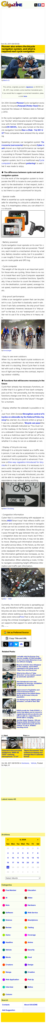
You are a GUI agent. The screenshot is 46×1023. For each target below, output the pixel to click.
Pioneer (20, 103)
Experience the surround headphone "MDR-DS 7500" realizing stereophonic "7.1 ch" (12, 753)
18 (18, 862)
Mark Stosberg (8, 508)
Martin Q (6, 80)
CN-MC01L (12, 127)
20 (28, 862)
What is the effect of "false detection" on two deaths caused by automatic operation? (29, 675)
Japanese (29, 87)
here (25, 96)
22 (38, 862)
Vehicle (33, 763)
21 (33, 862)
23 (8, 867)
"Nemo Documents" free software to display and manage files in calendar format (33, 753)
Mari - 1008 (7, 599)
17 (13, 862)
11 (18, 858)
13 (28, 858)
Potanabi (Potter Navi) (28, 106)
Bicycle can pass (32, 423)
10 (13, 858)
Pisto (22, 617)
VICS (9, 520)
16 (8, 862)
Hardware (25, 763)
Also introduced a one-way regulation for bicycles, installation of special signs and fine (29, 683)
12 (23, 858)
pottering (30, 163)
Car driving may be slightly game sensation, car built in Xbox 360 (29, 700)
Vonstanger (7, 350)
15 (38, 858)
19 (23, 862)
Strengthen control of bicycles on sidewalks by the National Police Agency (23, 417)
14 (33, 858)
